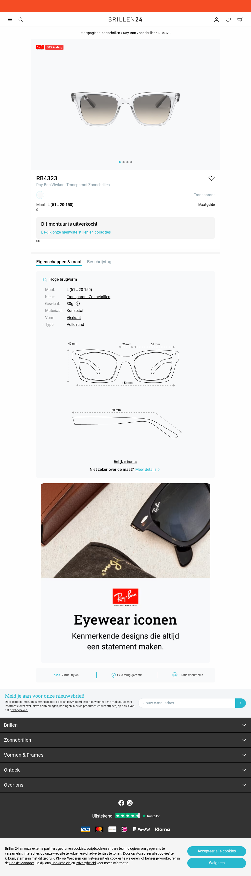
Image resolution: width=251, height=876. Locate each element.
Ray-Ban (43, 184)
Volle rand (75, 324)
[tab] (125, 725)
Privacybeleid (86, 863)
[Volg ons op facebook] (121, 803)
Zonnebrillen (99, 184)
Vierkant (58, 184)
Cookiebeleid (61, 863)
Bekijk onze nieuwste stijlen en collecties (76, 232)
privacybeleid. (19, 710)
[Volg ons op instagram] (130, 803)
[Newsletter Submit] (240, 703)
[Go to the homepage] (125, 19)
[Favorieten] (228, 19)
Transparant (77, 184)
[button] (211, 178)
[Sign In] (216, 19)
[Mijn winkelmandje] (240, 19)
